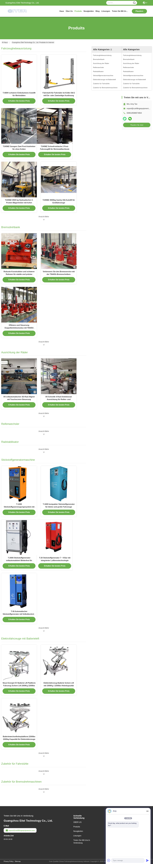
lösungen (105, 11)
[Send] (147, 860)
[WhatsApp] (125, 119)
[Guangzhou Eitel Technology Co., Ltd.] (17, 11)
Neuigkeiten (78, 831)
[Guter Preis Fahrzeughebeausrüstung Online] (43, 219)
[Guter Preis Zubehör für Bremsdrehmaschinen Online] (43, 792)
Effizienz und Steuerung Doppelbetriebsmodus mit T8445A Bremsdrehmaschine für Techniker (19, 328)
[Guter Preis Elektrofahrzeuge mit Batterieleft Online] (43, 756)
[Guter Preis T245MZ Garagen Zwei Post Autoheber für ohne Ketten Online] (19, 126)
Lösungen (77, 836)
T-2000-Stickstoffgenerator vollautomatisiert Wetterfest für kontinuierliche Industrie (19, 560)
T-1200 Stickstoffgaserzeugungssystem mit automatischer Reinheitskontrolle (19, 507)
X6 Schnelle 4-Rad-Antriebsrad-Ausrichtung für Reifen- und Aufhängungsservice (58, 399)
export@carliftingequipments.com (22, 830)
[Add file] (108, 860)
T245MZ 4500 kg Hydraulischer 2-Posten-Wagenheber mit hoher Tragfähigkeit (19, 202)
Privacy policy (8, 861)
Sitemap (18, 861)
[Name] (134, 2)
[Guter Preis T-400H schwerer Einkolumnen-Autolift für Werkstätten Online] (19, 72)
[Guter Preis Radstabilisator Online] (43, 452)
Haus (61, 11)
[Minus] (147, 811)
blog (98, 11)
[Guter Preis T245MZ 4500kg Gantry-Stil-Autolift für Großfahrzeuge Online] (58, 179)
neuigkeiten (89, 11)
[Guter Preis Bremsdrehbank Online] (43, 344)
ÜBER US (77, 822)
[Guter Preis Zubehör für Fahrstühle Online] (43, 774)
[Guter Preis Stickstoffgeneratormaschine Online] (43, 631)
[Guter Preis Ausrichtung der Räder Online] (43, 416)
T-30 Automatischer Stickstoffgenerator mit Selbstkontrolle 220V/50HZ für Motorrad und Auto (19, 614)
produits (78, 11)
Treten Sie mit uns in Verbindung (81, 841)
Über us (69, 11)
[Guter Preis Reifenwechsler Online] (43, 434)
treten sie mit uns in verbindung (120, 11)
